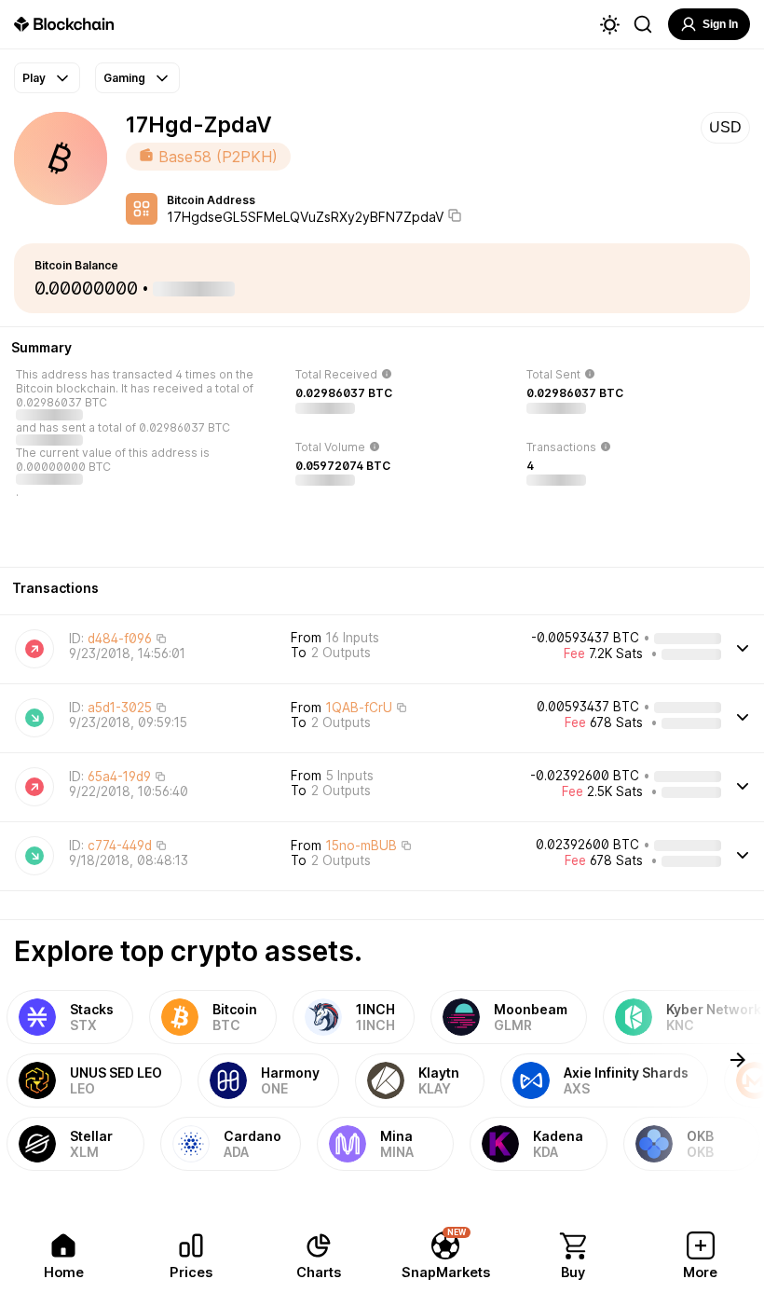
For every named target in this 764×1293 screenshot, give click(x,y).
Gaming (124, 78)
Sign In (720, 24)
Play (34, 78)
